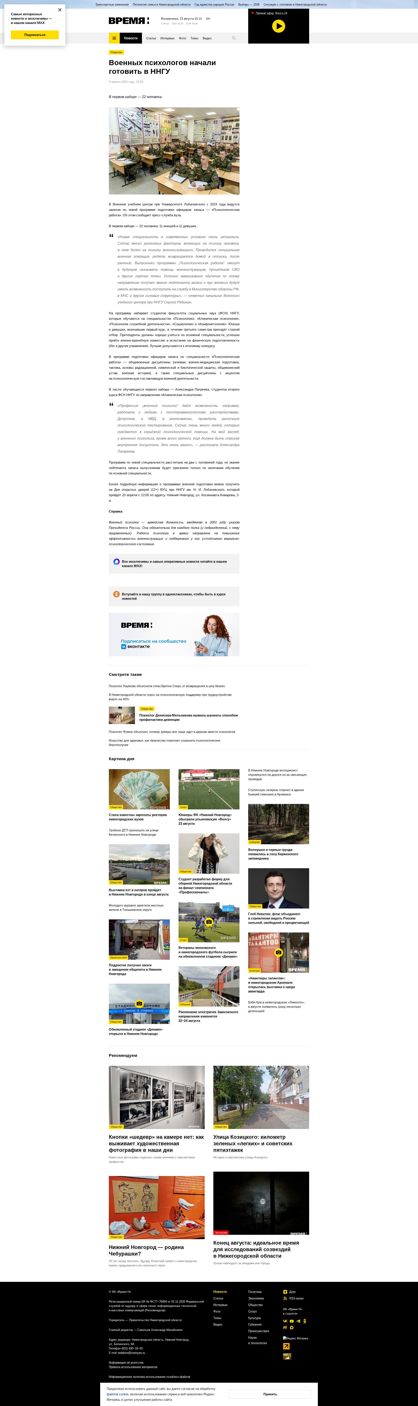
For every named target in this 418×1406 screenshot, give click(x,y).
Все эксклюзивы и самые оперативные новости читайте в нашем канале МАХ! (174, 564)
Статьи (218, 1298)
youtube (292, 1321)
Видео (217, 1324)
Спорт (252, 1311)
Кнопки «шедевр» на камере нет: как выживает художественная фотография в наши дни (156, 1139)
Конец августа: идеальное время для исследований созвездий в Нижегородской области (256, 1245)
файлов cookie (117, 1394)
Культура (254, 1318)
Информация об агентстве (126, 1362)
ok (305, 1321)
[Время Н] (129, 20)
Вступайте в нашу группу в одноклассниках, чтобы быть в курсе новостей (174, 596)
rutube (285, 1327)
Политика (255, 1291)
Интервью (220, 1304)
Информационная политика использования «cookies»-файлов (149, 1376)
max (292, 1327)
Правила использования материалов (133, 1367)
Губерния (255, 1324)
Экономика (256, 1298)
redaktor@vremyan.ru (131, 1352)
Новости (220, 1291)
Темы (217, 1318)
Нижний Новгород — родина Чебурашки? (146, 1246)
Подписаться (35, 35)
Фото (217, 1311)
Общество (116, 52)
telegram (298, 1321)
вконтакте (285, 1321)
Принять (270, 1394)
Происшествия (258, 1331)
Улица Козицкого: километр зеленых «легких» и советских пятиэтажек (252, 1139)
